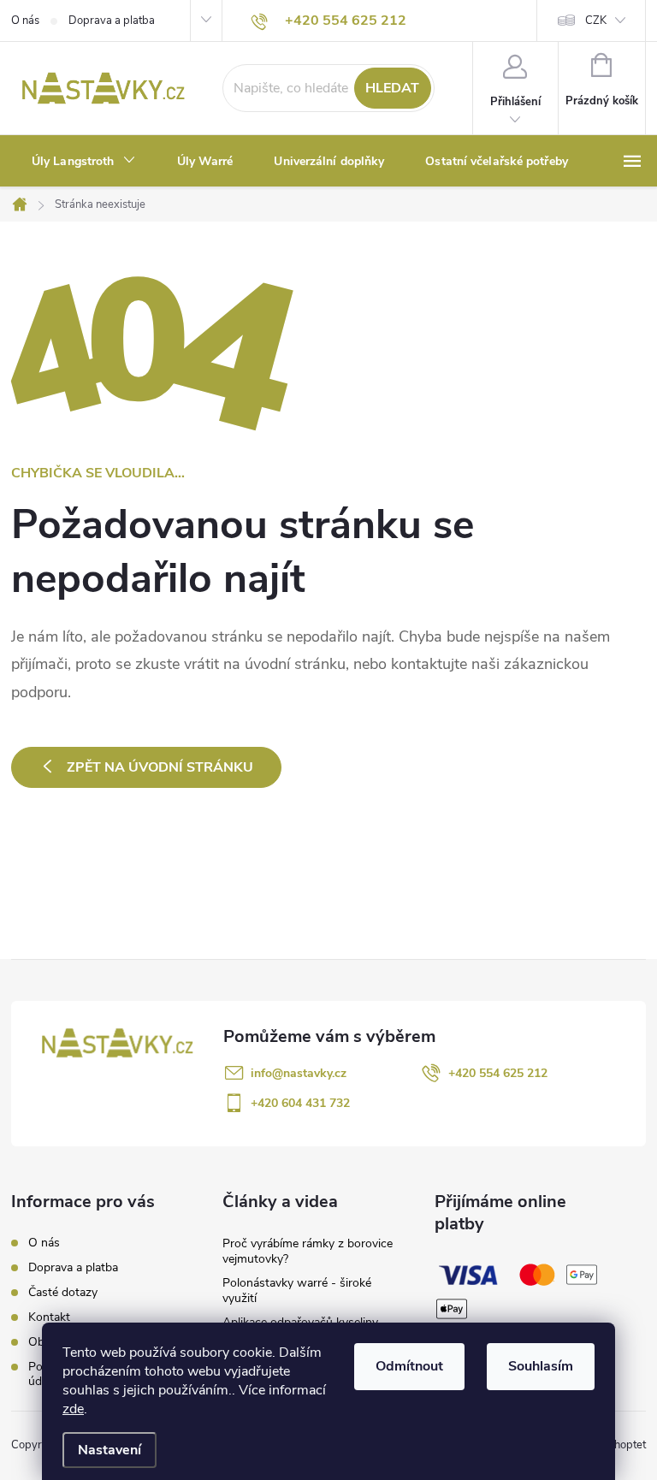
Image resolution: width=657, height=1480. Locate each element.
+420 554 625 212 (498, 1073)
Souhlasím (540, 1366)
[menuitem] (84, 161)
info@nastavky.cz (298, 1073)
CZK (596, 20)
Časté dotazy (63, 1292)
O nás (25, 20)
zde (73, 1409)
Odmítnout (409, 1366)
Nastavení (109, 1450)
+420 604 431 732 (300, 1103)
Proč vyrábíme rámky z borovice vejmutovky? (307, 1251)
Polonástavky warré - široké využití (296, 1290)
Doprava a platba (111, 20)
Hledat (392, 88)
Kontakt (49, 1317)
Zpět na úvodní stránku (160, 767)
